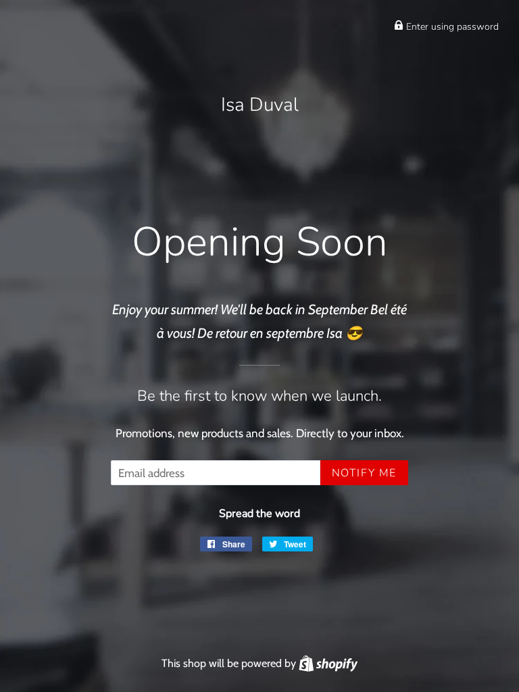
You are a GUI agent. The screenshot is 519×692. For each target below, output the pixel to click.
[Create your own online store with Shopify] (328, 663)
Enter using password (451, 26)
